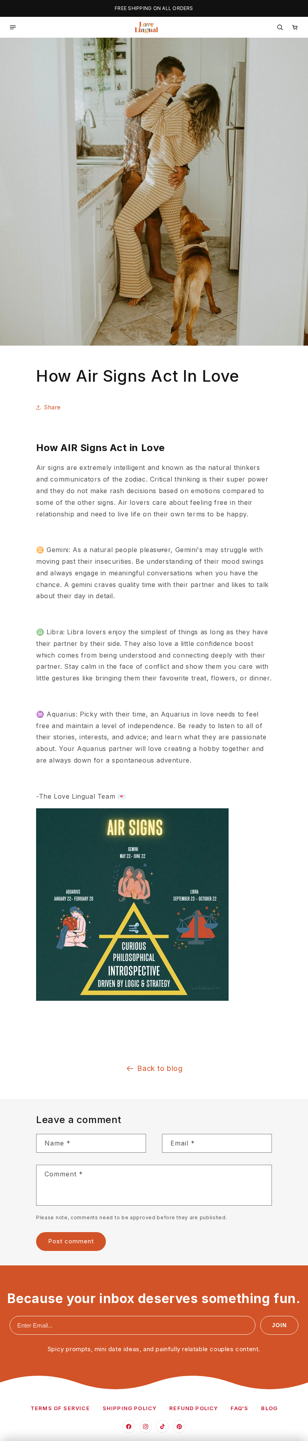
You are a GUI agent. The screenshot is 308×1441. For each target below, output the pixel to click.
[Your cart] (295, 27)
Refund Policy (193, 1408)
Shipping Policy (130, 1408)
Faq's (239, 1408)
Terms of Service (60, 1408)
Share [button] (52, 407)
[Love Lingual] (146, 27)
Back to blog (159, 1068)
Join (279, 1325)
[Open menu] (12, 27)
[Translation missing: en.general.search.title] (280, 27)
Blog (269, 1408)
